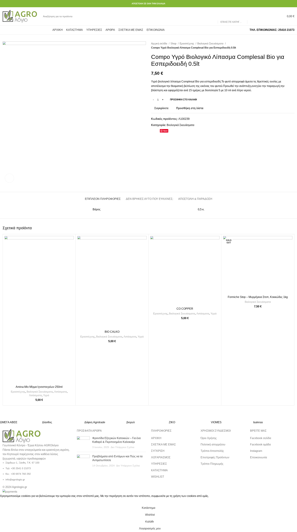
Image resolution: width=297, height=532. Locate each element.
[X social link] (158, 131)
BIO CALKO (112, 331)
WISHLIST (157, 476)
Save (165, 130)
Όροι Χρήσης (209, 438)
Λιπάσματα (60, 391)
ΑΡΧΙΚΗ (156, 438)
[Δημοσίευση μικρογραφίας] (83, 442)
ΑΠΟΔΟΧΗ (7, 501)
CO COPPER (185, 308)
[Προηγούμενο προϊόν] (286, 45)
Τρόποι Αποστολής (212, 450)
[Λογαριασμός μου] (263, 16)
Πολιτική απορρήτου (213, 444)
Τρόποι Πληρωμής (212, 463)
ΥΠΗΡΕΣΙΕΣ (159, 463)
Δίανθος (47, 422)
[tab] (103, 197)
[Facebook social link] (288, 3)
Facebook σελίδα (260, 438)
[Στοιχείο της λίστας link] (37, 471)
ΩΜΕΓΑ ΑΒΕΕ (8, 422)
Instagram (256, 450)
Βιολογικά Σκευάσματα (210, 43)
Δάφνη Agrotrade (94, 422)
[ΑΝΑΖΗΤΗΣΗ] (251, 16)
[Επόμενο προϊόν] (292, 45)
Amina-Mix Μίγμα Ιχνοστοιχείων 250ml (39, 386)
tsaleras (258, 422)
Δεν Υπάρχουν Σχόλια (122, 447)
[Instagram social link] (292, 3)
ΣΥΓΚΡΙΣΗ (157, 450)
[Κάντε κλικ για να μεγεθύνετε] (9, 178)
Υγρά (46, 395)
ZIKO (172, 422)
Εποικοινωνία (258, 457)
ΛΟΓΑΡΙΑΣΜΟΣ (160, 457)
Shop (173, 43)
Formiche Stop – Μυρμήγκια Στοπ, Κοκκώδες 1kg (258, 297)
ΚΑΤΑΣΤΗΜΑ (159, 470)
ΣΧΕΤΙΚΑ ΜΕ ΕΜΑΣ (163, 444)
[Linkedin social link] (170, 131)
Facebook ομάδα (260, 444)
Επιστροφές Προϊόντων (215, 457)
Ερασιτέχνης (187, 43)
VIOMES (216, 422)
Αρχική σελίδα (159, 43)
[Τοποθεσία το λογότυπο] (20, 16)
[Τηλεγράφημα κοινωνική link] (174, 131)
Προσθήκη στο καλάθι (183, 99)
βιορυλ (130, 422)
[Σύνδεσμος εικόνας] (21, 435)
